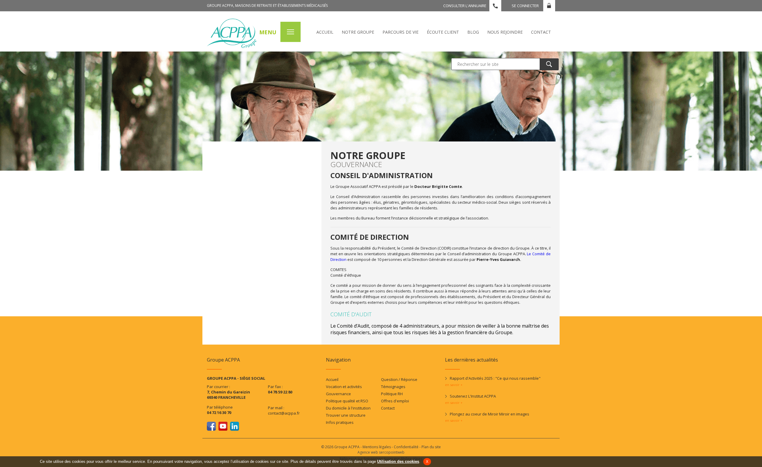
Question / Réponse (399, 379)
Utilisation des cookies (398, 461)
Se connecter (525, 5)
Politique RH (392, 393)
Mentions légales (377, 446)
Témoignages (393, 386)
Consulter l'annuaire (464, 5)
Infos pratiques (340, 422)
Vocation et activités (344, 386)
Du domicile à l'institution (348, 408)
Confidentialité (406, 446)
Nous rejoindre (505, 32)
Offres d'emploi (395, 401)
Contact (541, 32)
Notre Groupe (358, 32)
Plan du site (431, 446)
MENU (267, 32)
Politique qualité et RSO (347, 401)
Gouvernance (338, 393)
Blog (473, 32)
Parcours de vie (400, 32)
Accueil (324, 32)
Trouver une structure (346, 415)
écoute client (443, 32)
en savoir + (454, 384)
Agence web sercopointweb (381, 452)
